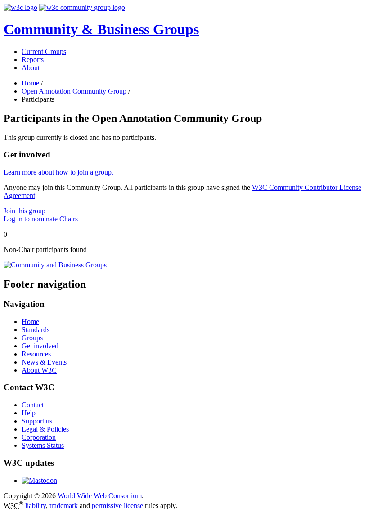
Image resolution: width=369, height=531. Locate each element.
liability (35, 505)
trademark (64, 505)
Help (29, 413)
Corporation (39, 437)
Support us (37, 421)
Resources (36, 354)
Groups (32, 338)
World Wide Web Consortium (100, 496)
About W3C (39, 370)
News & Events (44, 362)
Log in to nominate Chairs (41, 219)
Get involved (40, 346)
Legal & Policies (45, 429)
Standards (36, 329)
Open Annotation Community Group (74, 91)
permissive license (117, 505)
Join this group (24, 211)
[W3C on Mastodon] (39, 480)
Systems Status (43, 445)
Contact (33, 405)
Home (30, 83)
